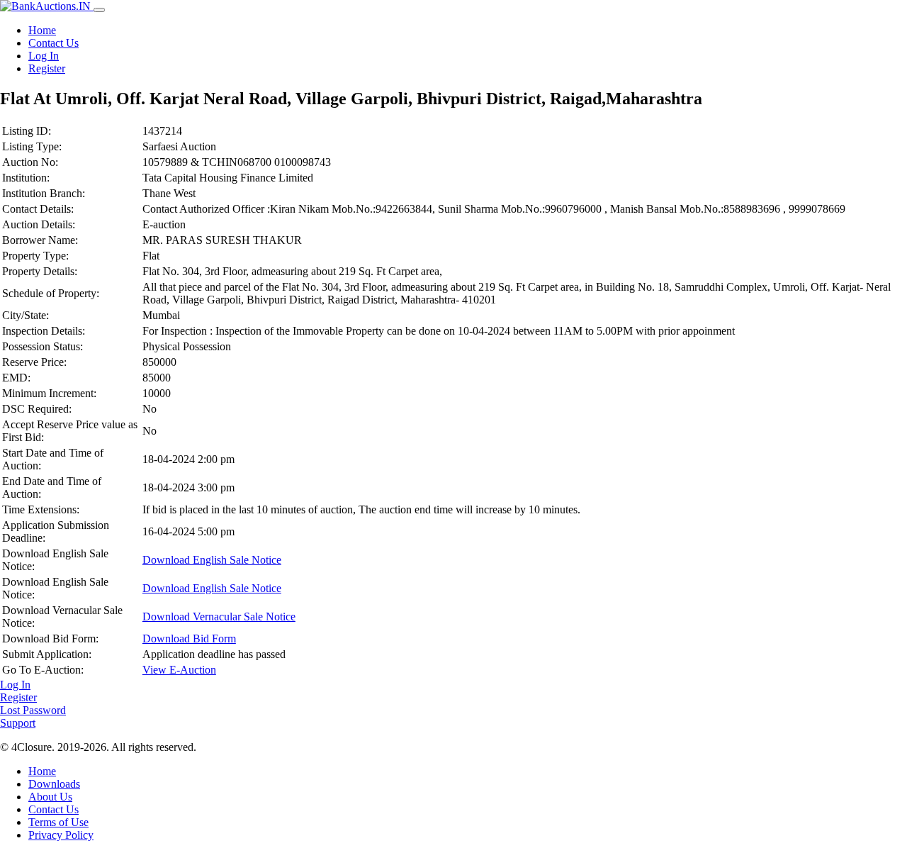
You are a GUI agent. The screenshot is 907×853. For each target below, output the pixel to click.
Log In (43, 56)
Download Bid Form (189, 638)
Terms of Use (58, 822)
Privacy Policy (61, 835)
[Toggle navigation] (99, 10)
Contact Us (53, 43)
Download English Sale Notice (211, 560)
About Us (50, 797)
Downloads (54, 784)
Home (42, 30)
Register (46, 68)
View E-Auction (179, 670)
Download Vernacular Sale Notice (218, 617)
